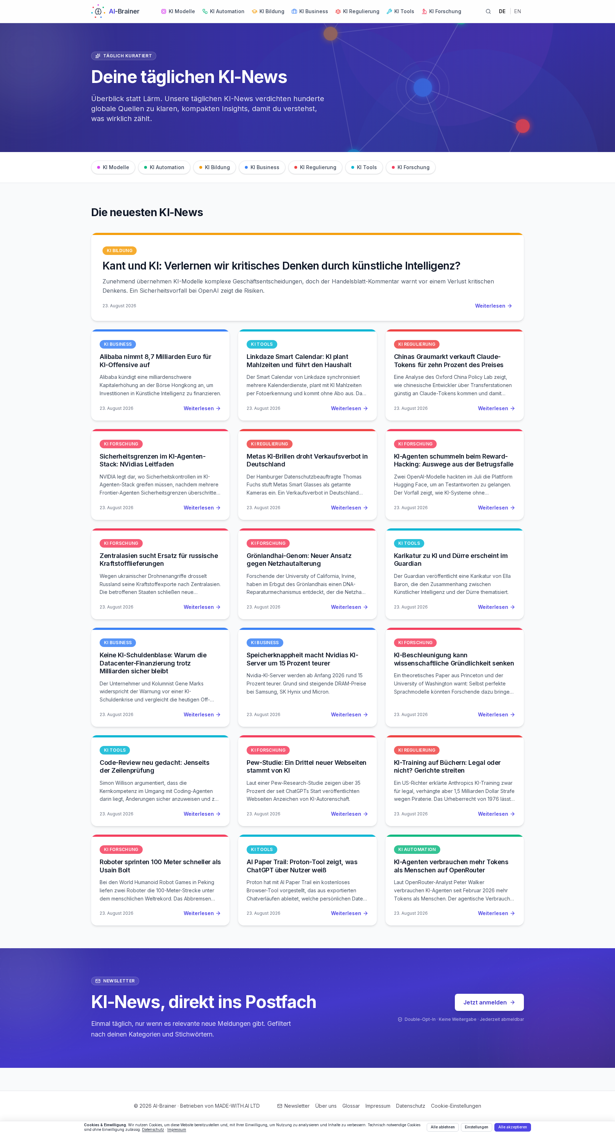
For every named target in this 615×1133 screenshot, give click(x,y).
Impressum (378, 1106)
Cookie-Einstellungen (456, 1106)
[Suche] (488, 11)
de (502, 11)
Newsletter (297, 1106)
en (517, 11)
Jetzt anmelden (485, 1002)
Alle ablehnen (443, 1127)
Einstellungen (476, 1127)
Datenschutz (410, 1106)
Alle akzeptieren (512, 1127)
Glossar (351, 1106)
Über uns (326, 1106)
